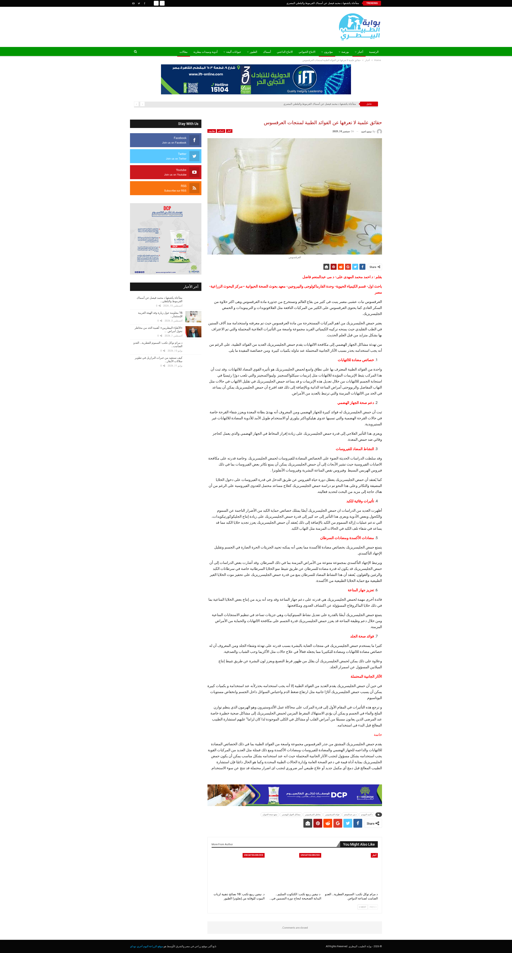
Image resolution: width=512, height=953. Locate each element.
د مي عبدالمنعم (350, 814)
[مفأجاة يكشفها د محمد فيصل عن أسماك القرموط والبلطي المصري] (193, 301)
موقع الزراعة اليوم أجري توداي (146, 946)
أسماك (267, 51)
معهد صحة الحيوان (270, 814)
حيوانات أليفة (233, 51)
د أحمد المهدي (367, 814)
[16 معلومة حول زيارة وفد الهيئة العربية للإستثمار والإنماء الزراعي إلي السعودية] (193, 316)
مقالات (184, 51)
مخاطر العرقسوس (313, 814)
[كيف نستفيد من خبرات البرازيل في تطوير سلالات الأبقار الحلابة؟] (193, 361)
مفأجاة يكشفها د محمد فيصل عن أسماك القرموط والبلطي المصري (322, 3)
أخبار (360, 51)
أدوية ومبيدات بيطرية (205, 51)
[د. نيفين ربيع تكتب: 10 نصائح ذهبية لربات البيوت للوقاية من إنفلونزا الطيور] (238, 871)
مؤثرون (328, 51)
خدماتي (221, 131)
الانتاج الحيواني (307, 51)
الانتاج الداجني (285, 51)
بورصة (345, 51)
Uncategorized (310, 855)
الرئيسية (374, 51)
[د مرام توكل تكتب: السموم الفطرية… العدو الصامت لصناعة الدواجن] (351, 871)
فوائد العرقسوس (332, 814)
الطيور (253, 51)
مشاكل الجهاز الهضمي (291, 814)
